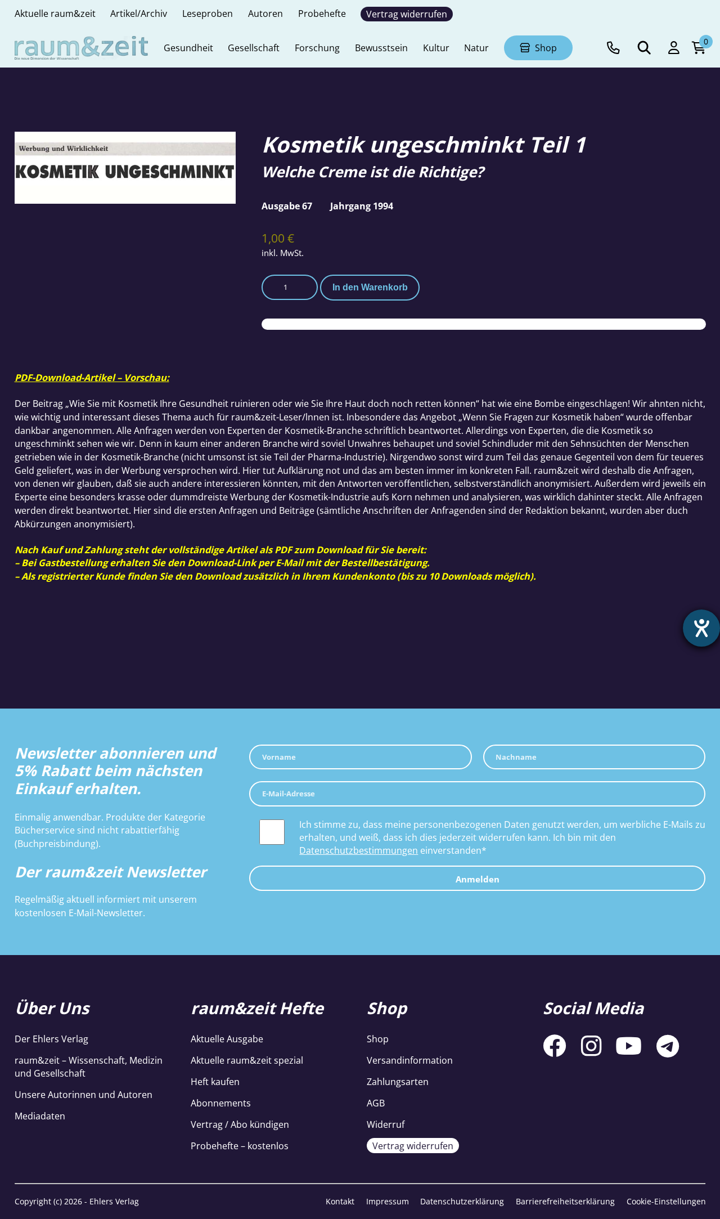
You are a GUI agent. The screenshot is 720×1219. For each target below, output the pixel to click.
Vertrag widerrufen (412, 1145)
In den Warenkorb (370, 287)
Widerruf (385, 1124)
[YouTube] (628, 1046)
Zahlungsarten (398, 1081)
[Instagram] (591, 1046)
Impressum (387, 1201)
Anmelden (478, 879)
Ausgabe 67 (287, 205)
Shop (378, 1038)
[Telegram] (667, 1046)
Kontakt (340, 1201)
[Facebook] (554, 1046)
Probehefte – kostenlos (240, 1145)
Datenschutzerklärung (462, 1201)
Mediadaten (40, 1115)
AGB (376, 1102)
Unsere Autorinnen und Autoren (83, 1094)
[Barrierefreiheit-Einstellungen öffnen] (701, 628)
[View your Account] (674, 48)
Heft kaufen (215, 1081)
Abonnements (221, 1102)
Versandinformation (410, 1060)
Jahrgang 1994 (361, 205)
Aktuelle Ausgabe (227, 1038)
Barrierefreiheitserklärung (565, 1201)
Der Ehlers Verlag (51, 1038)
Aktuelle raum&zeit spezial (247, 1060)
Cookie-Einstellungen (666, 1201)
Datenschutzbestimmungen (358, 850)
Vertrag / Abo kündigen (240, 1124)
